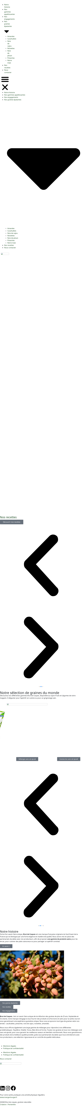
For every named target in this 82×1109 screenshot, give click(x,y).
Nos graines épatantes (8, 23)
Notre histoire (9, 92)
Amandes (10, 36)
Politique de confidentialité (13, 1048)
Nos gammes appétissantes (9, 11)
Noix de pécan (12, 238)
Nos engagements (11, 97)
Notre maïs (11, 243)
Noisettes (11, 48)
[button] (5, 83)
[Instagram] (7, 1088)
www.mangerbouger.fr (8, 1097)
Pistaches (11, 58)
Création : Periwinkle (8, 1104)
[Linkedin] (2, 1088)
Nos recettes (9, 245)
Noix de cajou (12, 233)
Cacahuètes (11, 39)
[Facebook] (13, 1088)
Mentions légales (9, 1046)
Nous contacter (10, 248)
